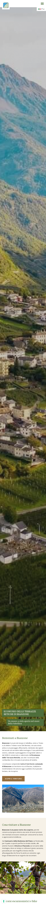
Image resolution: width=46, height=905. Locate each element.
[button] (42, 3)
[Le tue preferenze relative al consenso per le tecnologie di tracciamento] (4, 901)
